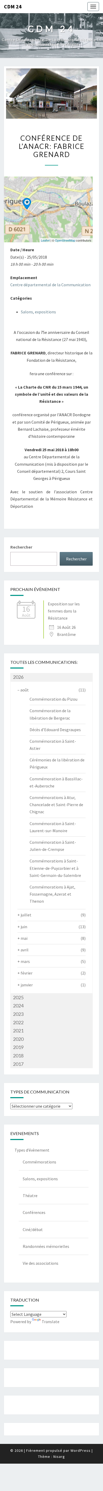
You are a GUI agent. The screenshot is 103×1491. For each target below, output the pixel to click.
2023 (18, 1014)
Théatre (30, 1195)
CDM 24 (13, 6)
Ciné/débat (33, 1229)
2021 (18, 1030)
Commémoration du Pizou (53, 699)
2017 (18, 1064)
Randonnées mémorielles (46, 1246)
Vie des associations (40, 1263)
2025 (18, 997)
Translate (50, 1321)
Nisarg (59, 1456)
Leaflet (45, 240)
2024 (18, 1005)
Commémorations (39, 1161)
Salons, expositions (38, 311)
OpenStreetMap (65, 240)
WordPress (81, 1450)
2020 (18, 1039)
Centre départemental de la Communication (50, 284)
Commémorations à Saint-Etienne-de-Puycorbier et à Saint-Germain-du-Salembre (55, 868)
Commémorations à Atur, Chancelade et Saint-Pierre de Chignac (56, 804)
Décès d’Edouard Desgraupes (55, 729)
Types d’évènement (32, 1150)
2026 (18, 677)
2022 (18, 1022)
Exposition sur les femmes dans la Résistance (64, 611)
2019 (18, 1047)
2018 (18, 1055)
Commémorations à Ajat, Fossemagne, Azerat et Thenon (52, 894)
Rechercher (21, 547)
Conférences (34, 1212)
